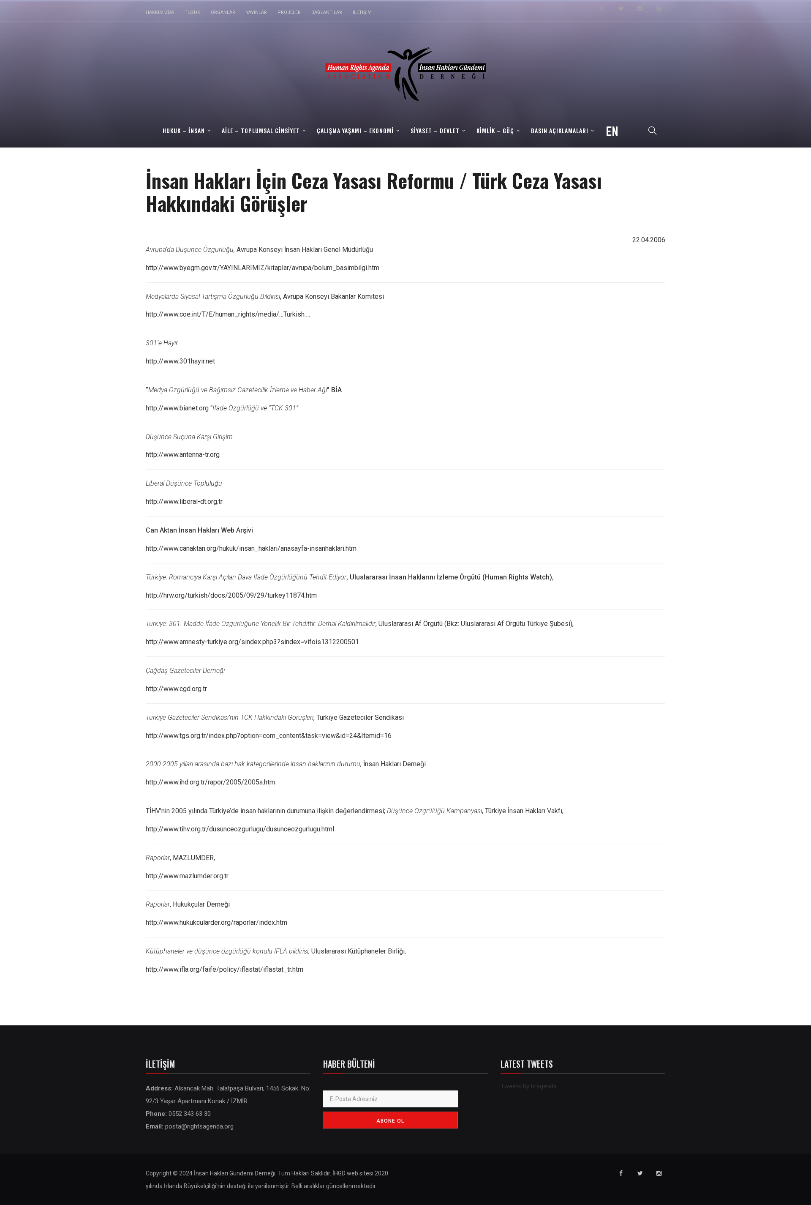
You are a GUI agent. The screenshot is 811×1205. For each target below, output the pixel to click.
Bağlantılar (326, 12)
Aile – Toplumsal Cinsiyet (261, 130)
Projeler (289, 12)
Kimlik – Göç (495, 130)
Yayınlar (256, 12)
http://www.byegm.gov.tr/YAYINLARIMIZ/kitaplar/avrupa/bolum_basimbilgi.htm (262, 268)
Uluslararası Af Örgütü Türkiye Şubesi (515, 624)
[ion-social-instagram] (640, 8)
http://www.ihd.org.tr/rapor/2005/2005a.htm (210, 782)
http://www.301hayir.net (180, 361)
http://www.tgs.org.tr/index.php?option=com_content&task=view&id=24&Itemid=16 (269, 736)
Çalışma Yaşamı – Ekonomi (355, 130)
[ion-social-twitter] (621, 8)
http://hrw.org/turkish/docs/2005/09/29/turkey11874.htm (231, 595)
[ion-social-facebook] (602, 8)
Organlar (223, 12)
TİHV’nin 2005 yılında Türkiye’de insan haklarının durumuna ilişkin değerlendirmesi (265, 811)
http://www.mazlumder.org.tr (187, 876)
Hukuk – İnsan (184, 130)
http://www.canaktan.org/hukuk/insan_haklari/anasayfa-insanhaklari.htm (251, 548)
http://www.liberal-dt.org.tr (184, 501)
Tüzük (192, 12)
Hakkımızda (160, 12)
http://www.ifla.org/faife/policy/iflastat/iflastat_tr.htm (224, 969)
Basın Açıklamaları (559, 130)
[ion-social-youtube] (659, 8)
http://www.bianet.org (177, 408)
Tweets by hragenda (529, 1086)
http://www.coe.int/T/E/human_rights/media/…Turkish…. (228, 314)
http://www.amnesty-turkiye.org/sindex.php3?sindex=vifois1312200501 (252, 642)
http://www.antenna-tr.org (183, 455)
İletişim (362, 12)
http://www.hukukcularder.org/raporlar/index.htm (216, 922)
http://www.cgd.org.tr (176, 689)
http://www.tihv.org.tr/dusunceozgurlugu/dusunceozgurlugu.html (240, 829)
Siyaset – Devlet (435, 130)
